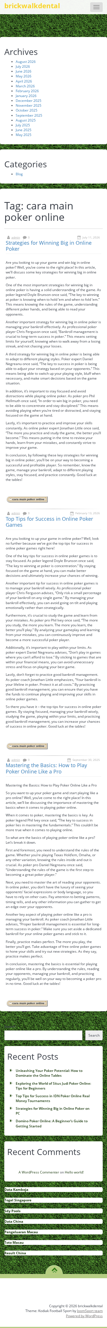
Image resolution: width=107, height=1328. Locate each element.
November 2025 (28, 105)
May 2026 (23, 76)
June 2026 (23, 71)
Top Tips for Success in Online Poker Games (49, 521)
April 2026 (24, 81)
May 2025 (23, 134)
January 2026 (26, 95)
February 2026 (27, 90)
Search (10, 1026)
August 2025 (26, 120)
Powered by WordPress (84, 1315)
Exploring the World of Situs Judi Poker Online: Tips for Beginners (53, 1086)
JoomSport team (90, 1310)
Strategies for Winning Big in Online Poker (49, 245)
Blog (19, 174)
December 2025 (28, 100)
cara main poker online (28, 499)
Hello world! (74, 1172)
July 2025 (23, 125)
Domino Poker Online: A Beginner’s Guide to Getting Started (52, 1123)
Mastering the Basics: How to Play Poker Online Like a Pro (46, 768)
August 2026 (26, 61)
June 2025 (23, 129)
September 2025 (29, 115)
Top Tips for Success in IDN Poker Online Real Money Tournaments (53, 1098)
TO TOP (54, 1268)
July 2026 (23, 66)
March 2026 (25, 86)
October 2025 (26, 110)
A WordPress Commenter (39, 1172)
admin (15, 237)
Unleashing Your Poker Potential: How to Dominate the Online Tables (49, 1073)
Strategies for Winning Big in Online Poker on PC (53, 1111)
